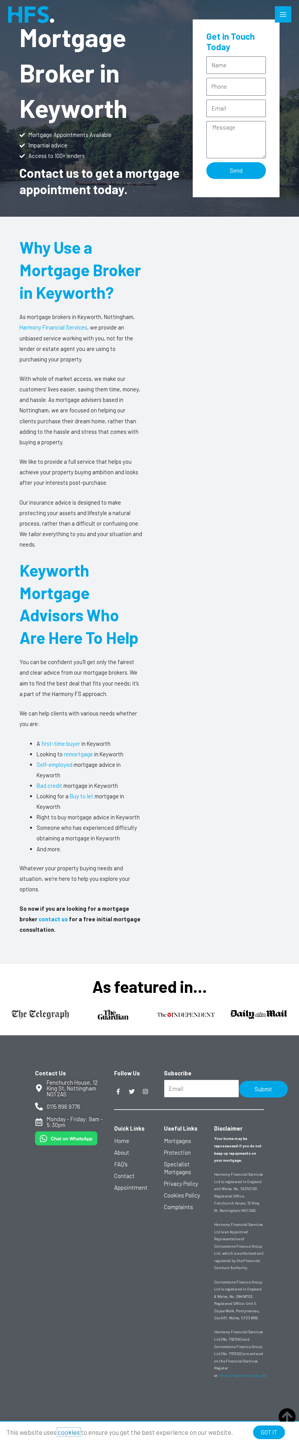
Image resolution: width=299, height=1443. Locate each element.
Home (121, 1140)
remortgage (78, 753)
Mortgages (177, 1140)
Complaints (178, 1206)
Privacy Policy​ (181, 1183)
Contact (124, 1175)
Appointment (131, 1187)
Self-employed (54, 764)
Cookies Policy (182, 1195)
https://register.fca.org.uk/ (243, 1375)
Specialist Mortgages (177, 1168)
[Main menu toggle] (283, 14)
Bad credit (49, 785)
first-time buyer (60, 743)
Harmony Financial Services (53, 327)
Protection (177, 1152)
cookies (69, 1432)
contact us (54, 918)
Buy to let (81, 796)
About (121, 1152)
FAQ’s (121, 1164)
